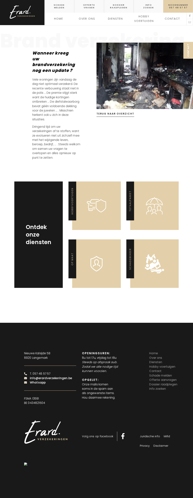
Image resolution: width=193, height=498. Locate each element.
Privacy (145, 446)
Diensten (115, 19)
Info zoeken (157, 389)
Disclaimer (160, 446)
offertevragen (89, 6)
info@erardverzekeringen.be (51, 378)
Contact (155, 371)
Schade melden (160, 375)
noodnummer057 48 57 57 (178, 6)
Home (153, 353)
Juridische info (150, 436)
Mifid (167, 436)
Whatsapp (38, 382)
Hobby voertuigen (144, 19)
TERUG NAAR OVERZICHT (115, 113)
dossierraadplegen (118, 6)
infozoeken (148, 6)
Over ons (155, 358)
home (58, 19)
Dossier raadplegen (163, 384)
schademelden (59, 6)
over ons (87, 19)
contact (172, 19)
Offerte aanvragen (163, 380)
